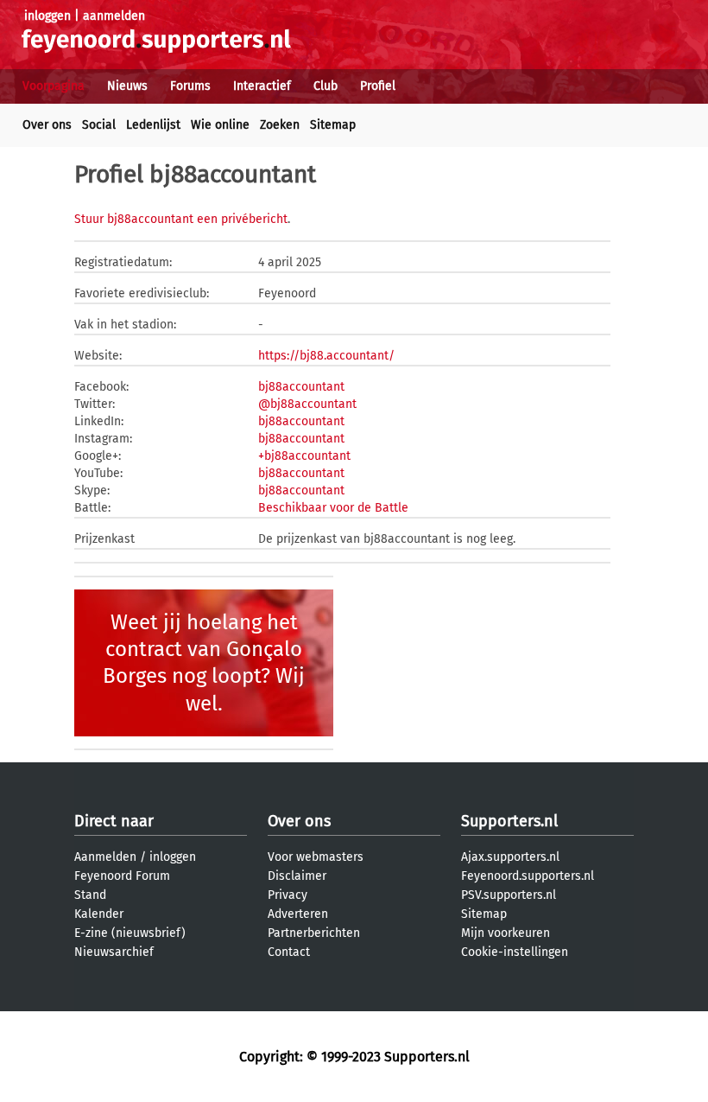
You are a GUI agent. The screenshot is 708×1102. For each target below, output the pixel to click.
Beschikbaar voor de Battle (333, 507)
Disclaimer (297, 876)
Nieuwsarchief (114, 952)
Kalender (98, 914)
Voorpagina (53, 86)
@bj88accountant (307, 404)
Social (99, 125)
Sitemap (333, 125)
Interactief (262, 86)
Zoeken (280, 125)
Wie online (220, 125)
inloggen (47, 16)
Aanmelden (105, 857)
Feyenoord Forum (122, 876)
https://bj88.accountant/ (326, 355)
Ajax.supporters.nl (510, 857)
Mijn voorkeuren (505, 933)
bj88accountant (301, 386)
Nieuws (127, 86)
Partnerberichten (314, 933)
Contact (289, 952)
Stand (90, 895)
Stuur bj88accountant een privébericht (181, 219)
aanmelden (114, 16)
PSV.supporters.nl (508, 895)
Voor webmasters (315, 857)
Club (325, 86)
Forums (190, 86)
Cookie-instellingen (514, 952)
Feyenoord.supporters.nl (527, 876)
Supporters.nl (509, 821)
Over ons (47, 125)
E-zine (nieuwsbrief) (130, 933)
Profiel (377, 86)
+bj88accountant (304, 456)
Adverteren (298, 914)
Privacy (287, 895)
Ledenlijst (153, 125)
